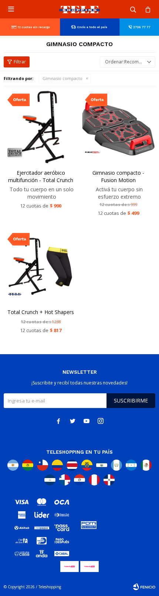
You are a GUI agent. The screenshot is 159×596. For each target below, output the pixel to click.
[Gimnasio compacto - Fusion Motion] (118, 127)
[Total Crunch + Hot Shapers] (41, 266)
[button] (133, 9)
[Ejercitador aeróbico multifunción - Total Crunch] (41, 127)
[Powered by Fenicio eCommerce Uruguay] (144, 586)
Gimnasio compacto (62, 78)
